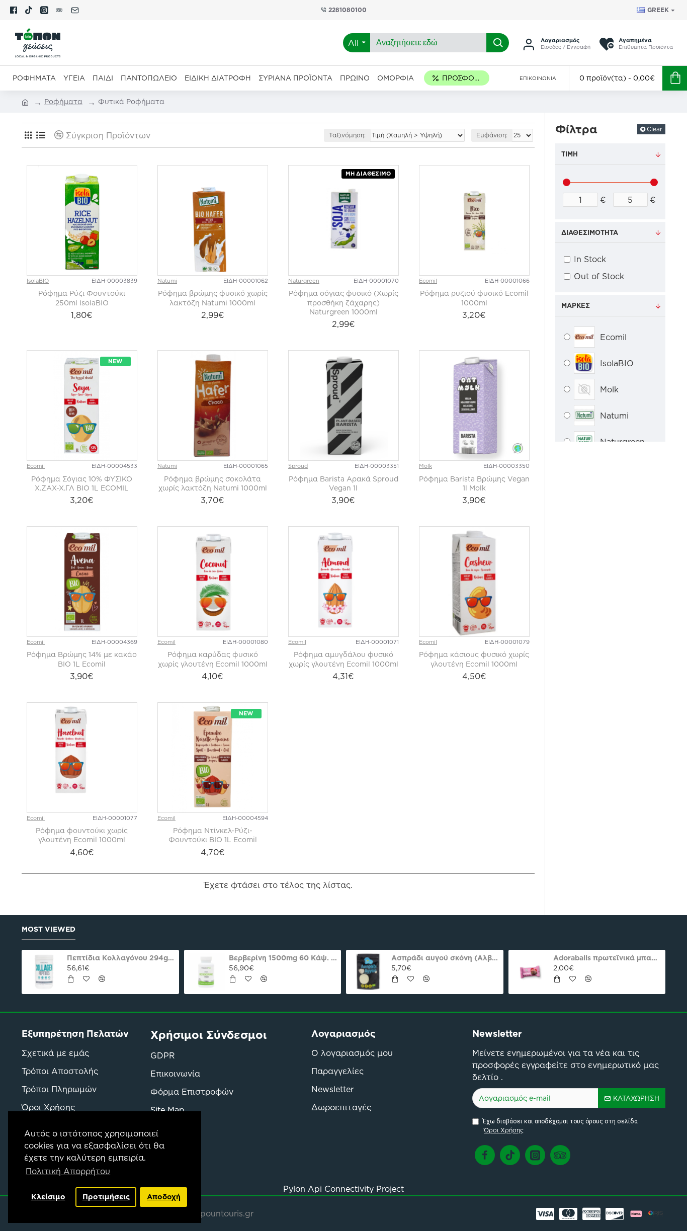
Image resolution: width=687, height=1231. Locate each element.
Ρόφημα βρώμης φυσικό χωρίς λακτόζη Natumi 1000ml (213, 298)
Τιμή (569, 153)
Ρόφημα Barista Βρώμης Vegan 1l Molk (474, 483)
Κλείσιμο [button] (48, 1197)
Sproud (298, 466)
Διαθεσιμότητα (589, 232)
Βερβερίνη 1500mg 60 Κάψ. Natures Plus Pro (283, 957)
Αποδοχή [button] (164, 1197)
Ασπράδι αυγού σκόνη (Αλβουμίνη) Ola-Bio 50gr (445, 957)
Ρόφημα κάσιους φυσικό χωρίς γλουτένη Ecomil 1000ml (474, 659)
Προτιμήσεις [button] (106, 1197)
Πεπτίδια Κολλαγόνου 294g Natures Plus (121, 957)
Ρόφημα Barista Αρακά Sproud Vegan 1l (343, 483)
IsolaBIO (38, 281)
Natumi (167, 281)
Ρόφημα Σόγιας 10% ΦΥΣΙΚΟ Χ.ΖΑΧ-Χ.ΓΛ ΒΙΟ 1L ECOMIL (81, 483)
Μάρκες (575, 305)
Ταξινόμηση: (347, 135)
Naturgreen (303, 281)
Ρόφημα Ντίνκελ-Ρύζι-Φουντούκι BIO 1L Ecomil (212, 835)
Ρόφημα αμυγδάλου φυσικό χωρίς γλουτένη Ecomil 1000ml (343, 659)
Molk (425, 466)
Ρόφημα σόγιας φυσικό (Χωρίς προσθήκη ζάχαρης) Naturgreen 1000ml (343, 302)
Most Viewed (48, 929)
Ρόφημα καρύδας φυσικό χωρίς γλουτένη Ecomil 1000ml (213, 659)
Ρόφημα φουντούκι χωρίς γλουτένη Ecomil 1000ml (82, 835)
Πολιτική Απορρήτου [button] (68, 1171)
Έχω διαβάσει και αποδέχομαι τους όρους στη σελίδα (560, 1126)
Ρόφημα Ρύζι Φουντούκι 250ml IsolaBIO (81, 298)
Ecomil (428, 281)
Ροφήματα (63, 102)
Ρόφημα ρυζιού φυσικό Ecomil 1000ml (474, 298)
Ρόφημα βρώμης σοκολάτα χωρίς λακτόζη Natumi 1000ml (212, 483)
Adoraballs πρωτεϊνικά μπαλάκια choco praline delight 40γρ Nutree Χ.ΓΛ (607, 957)
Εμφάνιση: (491, 135)
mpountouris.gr (223, 1213)
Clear (654, 129)
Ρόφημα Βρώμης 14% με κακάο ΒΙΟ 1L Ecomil (82, 659)
